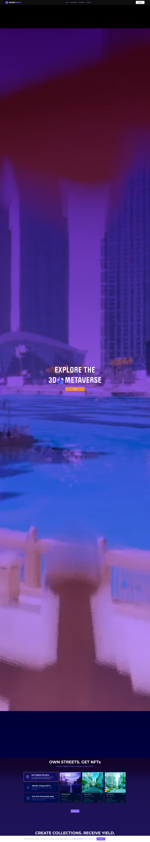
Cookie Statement (77, 839)
